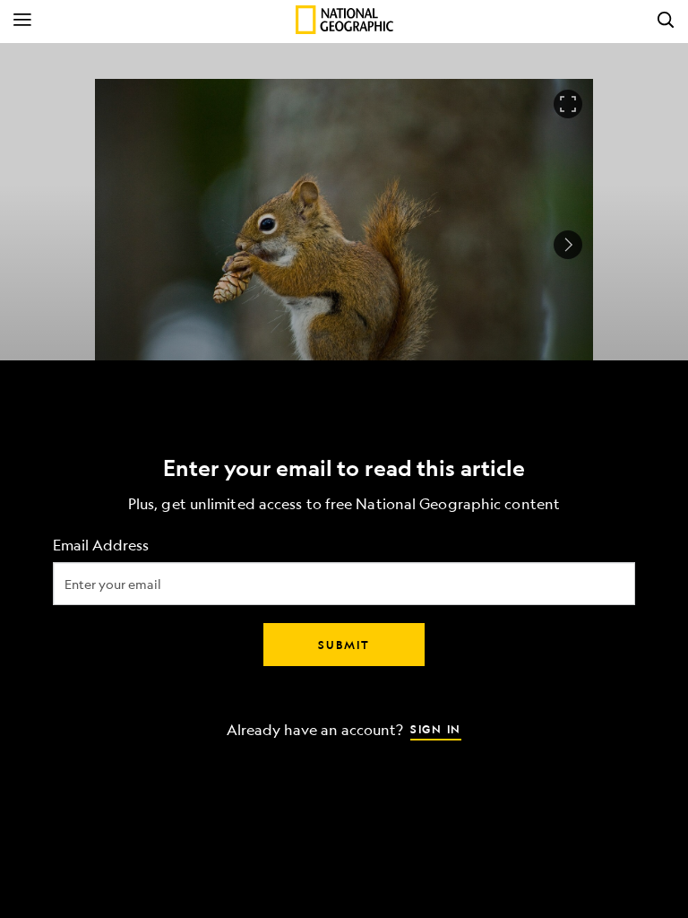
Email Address (101, 545)
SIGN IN (435, 729)
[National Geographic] (344, 19)
